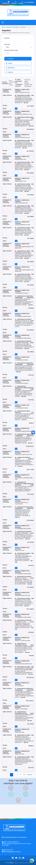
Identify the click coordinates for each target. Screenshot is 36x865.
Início (3, 27)
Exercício (7, 44)
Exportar (10, 72)
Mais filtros (11, 67)
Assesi (11, 862)
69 (24, 774)
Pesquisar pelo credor (11, 50)
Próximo (29, 774)
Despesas (23, 27)
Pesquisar (11, 58)
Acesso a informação (12, 27)
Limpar (10, 63)
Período (6, 38)
